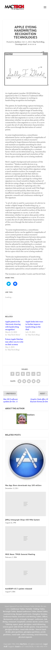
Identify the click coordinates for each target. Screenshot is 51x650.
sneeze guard (8, 627)
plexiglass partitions (32, 632)
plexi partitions (17, 632)
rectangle (23, 619)
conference (39, 619)
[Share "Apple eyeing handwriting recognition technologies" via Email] (38, 373)
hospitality (21, 621)
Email (17, 646)
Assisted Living (9, 614)
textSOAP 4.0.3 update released (18, 588)
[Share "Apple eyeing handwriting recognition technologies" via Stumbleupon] (33, 373)
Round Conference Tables (26, 611)
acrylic (16, 619)
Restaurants (8, 619)
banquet (31, 619)
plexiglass (28, 624)
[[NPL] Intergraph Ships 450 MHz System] (25, 504)
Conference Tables (18, 609)
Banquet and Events (24, 614)
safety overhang (27, 634)
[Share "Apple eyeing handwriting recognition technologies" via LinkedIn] (28, 373)
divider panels (29, 627)
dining (5, 621)
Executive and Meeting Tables (29, 616)
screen (41, 621)
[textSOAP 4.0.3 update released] (25, 573)
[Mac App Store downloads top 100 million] (25, 461)
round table (16, 634)
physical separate (25, 637)
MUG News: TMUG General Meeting (20, 554)
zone (46, 621)
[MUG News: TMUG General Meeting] (25, 538)
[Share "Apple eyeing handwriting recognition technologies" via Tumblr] (23, 373)
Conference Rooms (10, 616)
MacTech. (23, 644)
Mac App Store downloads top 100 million (23, 485)
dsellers (18, 42)
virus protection (42, 627)
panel (21, 624)
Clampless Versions (39, 614)
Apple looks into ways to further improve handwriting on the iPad (34, 325)
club (45, 619)
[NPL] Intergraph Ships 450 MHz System (22, 520)
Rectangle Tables (9, 611)
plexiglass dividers (12, 629)
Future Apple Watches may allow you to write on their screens (14, 342)
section (29, 621)
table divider (18, 627)
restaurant (12, 621)
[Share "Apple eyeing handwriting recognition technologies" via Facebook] (12, 373)
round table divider (27, 629)
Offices (44, 616)
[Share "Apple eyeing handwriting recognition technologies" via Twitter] (17, 373)
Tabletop (8, 624)
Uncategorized (21, 44)
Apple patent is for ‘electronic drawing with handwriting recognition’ (13, 325)
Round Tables (42, 611)
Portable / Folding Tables (35, 609)
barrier (35, 621)
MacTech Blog (38, 42)
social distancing (38, 624)
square (15, 624)
